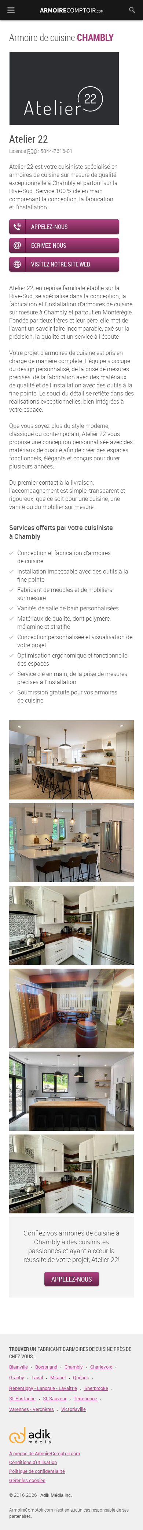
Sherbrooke (96, 1388)
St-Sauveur (54, 1398)
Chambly (74, 1367)
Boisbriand (46, 1367)
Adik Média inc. (56, 1495)
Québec (81, 1377)
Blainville (18, 1367)
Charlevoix (101, 1367)
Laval (37, 1377)
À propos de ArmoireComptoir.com (44, 1453)
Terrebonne (85, 1398)
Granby (16, 1377)
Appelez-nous (71, 1279)
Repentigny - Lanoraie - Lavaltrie (43, 1388)
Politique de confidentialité (37, 1471)
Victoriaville (73, 1409)
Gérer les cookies (27, 1480)
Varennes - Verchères (31, 1409)
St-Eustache (22, 1398)
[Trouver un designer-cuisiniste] (71, 18)
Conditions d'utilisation (33, 1462)
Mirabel (58, 1377)
